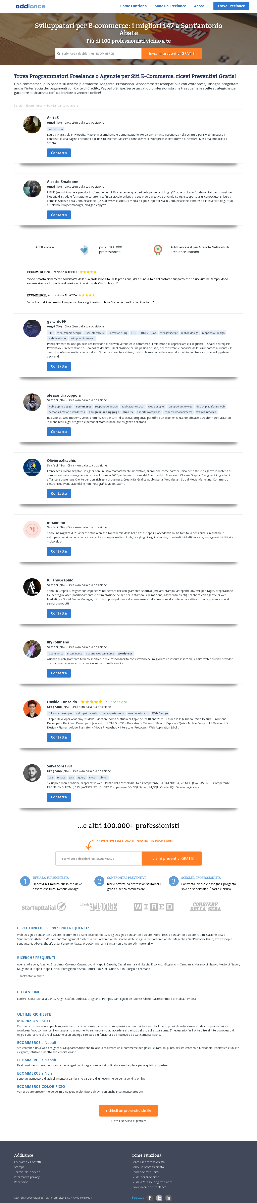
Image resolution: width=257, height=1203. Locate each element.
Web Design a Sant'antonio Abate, (39, 935)
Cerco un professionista (148, 1162)
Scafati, (70, 999)
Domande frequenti (145, 1172)
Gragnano (54, 707)
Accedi (199, 6)
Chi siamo (21, 1162)
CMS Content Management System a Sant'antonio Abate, (81, 939)
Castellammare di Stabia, (134, 964)
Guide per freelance (145, 1177)
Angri (51, 122)
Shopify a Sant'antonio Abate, (63, 943)
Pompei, (108, 999)
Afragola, (33, 964)
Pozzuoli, (102, 969)
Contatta (59, 152)
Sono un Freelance (170, 6)
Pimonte (191, 999)
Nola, (57, 969)
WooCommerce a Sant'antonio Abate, (108, 943)
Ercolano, (157, 964)
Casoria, (112, 964)
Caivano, (71, 964)
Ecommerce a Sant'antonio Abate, (85, 935)
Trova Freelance (231, 6)
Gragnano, (95, 999)
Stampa (19, 1167)
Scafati (52, 400)
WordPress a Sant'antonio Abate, (175, 935)
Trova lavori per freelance (149, 1187)
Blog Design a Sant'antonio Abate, (130, 935)
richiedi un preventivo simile (128, 1110)
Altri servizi (142, 943)
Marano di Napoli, (207, 964)
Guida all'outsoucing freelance (152, 1182)
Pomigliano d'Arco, (74, 969)
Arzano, (45, 964)
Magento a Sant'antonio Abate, (194, 939)
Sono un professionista (148, 1167)
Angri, (61, 999)
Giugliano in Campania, (179, 964)
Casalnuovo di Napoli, (91, 964)
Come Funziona (133, 6)
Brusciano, (58, 964)
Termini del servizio (27, 1172)
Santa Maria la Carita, (42, 999)
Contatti (35, 1162)
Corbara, (81, 999)
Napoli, (48, 969)
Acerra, (22, 964)
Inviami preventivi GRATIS (171, 858)
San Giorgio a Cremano (135, 969)
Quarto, (114, 969)
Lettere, (22, 999)
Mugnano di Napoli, (30, 969)
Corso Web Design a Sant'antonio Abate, (146, 939)
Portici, (91, 969)
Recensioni (21, 1182)
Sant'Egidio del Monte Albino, (133, 999)
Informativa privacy (27, 1177)
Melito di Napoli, (229, 964)
